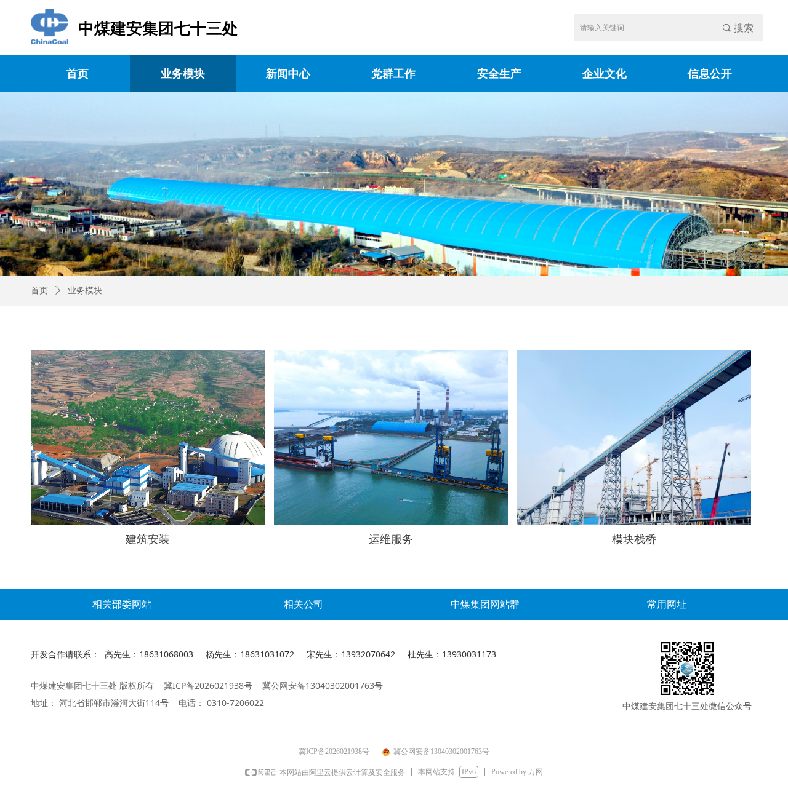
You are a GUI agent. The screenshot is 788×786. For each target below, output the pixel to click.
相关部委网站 (121, 604)
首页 (39, 290)
